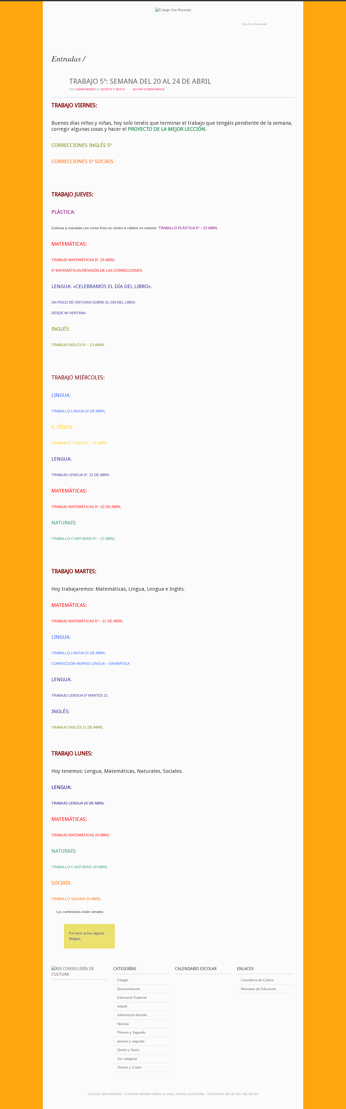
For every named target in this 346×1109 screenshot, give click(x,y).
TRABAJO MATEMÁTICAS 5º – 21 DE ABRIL (87, 621)
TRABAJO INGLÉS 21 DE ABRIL (77, 727)
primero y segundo (130, 1041)
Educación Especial (131, 997)
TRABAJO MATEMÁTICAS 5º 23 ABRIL (83, 260)
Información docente (132, 1015)
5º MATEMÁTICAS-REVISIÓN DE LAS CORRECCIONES (96, 270)
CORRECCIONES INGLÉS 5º (81, 145)
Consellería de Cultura (257, 980)
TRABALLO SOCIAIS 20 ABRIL (76, 899)
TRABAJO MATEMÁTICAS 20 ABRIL (80, 835)
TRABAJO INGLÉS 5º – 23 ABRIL (78, 345)
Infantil (122, 1006)
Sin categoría (127, 1059)
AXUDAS (272, 43)
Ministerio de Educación (258, 989)
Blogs (224, 43)
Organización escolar (133, 43)
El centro (95, 43)
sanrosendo (86, 89)
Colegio (122, 980)
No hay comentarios (148, 89)
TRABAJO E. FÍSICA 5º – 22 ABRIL (79, 443)
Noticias (123, 1024)
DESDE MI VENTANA (68, 313)
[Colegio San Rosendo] (173, 11)
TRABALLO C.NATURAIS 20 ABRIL (79, 867)
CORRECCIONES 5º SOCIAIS (82, 161)
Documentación (128, 989)
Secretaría (199, 43)
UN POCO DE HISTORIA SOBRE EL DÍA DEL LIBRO (93, 302)
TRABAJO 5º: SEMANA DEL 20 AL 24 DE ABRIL (140, 81)
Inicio (71, 43)
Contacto (247, 43)
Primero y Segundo (131, 1032)
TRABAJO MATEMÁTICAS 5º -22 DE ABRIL (86, 507)
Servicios (171, 43)
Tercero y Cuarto (129, 1067)
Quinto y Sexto (113, 89)
